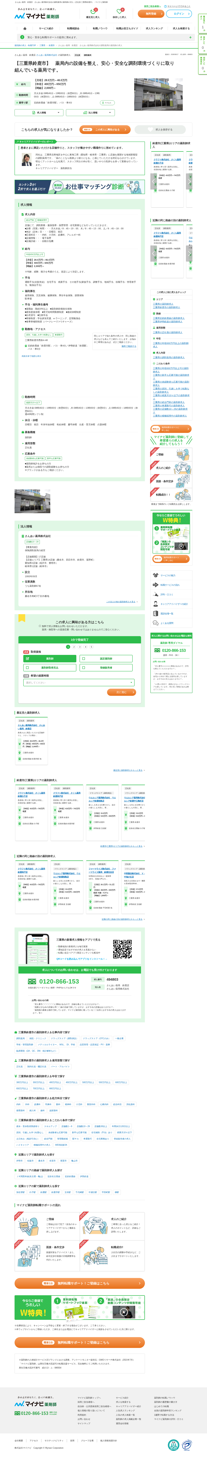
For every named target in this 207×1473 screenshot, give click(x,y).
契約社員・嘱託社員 (36, 1066)
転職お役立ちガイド (127, 28)
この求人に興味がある (102, 129)
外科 (27, 1104)
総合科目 (117, 1104)
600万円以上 (121, 1082)
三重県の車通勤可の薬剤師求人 (169, 405)
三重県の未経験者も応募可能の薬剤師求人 (171, 384)
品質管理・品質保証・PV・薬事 (95, 1044)
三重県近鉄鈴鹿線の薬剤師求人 (169, 318)
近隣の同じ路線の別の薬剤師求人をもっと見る (122, 919)
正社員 (19, 1066)
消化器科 (130, 1104)
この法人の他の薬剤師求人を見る (120, 602)
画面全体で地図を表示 (31, 356)
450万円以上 (72, 1082)
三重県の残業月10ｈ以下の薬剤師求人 (171, 397)
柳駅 (117, 1192)
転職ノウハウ (100, 28)
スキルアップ (50, 1126)
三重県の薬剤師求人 (163, 304)
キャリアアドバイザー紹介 (128, 1406)
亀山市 (74, 1161)
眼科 (58, 1104)
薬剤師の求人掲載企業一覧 (128, 1419)
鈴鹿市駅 (55, 1192)
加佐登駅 (20, 1192)
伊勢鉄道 (84, 1176)
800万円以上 (55, 1088)
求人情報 (41, 112)
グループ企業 (87, 1440)
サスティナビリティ (54, 1440)
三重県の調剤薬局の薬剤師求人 (169, 357)
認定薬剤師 (106, 658)
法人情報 (93, 112)
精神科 (68, 1104)
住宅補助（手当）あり (101, 1132)
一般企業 (119, 1038)
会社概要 (19, 1440)
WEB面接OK (61, 1145)
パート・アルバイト (60, 1066)
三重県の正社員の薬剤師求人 (167, 332)
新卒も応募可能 (54, 458)
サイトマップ (84, 1423)
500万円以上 (88, 1082)
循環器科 (20, 1110)
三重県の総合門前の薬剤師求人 (169, 402)
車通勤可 (59, 335)
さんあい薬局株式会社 (46, 55)
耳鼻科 (48, 1104)
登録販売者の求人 (122, 1139)
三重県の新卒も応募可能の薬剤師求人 (171, 377)
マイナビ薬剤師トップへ (89, 1398)
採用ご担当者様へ (152, 6)
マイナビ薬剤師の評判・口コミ (169, 1419)
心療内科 (104, 1104)
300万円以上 (22, 1082)
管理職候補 (62, 1139)
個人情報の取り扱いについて (91, 1410)
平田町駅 (106, 1192)
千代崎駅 (80, 1192)
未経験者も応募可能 (35, 458)
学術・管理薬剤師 (24, 1044)
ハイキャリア (22, 1145)
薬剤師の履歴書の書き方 (165, 1402)
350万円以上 (39, 1082)
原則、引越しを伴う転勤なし (38, 335)
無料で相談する (129, 346)
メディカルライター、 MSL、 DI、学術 (56, 1044)
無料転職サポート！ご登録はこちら (76, 1283)
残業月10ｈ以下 (33, 403)
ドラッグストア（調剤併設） (64, 1038)
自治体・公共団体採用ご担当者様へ (94, 1406)
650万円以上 (22, 1088)
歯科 (42, 1110)
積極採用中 (42, 220)
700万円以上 (39, 1088)
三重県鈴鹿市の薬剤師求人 (166, 307)
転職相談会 (73, 28)
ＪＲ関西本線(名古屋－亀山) (29, 1176)
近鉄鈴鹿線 (70, 1176)
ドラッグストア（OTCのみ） (96, 1038)
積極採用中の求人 (42, 1145)
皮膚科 (37, 1104)
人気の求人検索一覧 (125, 1415)
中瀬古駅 (93, 1192)
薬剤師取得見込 (49, 667)
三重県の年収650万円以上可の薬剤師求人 (171, 370)
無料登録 (151, 13)
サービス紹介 (46, 28)
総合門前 (30, 220)
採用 (72, 1440)
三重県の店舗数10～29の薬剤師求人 (170, 411)
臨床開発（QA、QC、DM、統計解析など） (36, 1051)
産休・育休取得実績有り (27, 1126)
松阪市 (30, 1161)
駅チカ (75, 1139)
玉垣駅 (68, 1192)
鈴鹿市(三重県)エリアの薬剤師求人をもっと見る (121, 846)
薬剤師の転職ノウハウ (164, 1398)
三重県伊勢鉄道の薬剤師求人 (167, 321)
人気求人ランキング (125, 1410)
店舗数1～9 (66, 1126)
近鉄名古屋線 (54, 1176)
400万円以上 (55, 1082)
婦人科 (32, 1110)
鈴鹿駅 (43, 1192)
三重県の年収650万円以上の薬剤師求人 (171, 345)
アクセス (107, 103)
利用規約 (82, 1415)
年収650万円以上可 (34, 254)
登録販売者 (106, 667)
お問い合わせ (84, 1419)
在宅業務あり (103, 1139)
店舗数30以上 (100, 1126)
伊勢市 (19, 1161)
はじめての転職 (161, 1406)
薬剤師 (50, 658)
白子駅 (32, 1192)
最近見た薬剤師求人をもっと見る (127, 770)
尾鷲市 (63, 1161)
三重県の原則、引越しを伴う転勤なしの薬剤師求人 (171, 390)
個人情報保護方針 (108, 1440)
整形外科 (91, 1104)
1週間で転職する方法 (164, 1415)
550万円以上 (105, 1082)
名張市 (52, 1161)
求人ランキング (154, 28)
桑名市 (41, 1161)
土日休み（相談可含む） (27, 1139)
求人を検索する (181, 28)
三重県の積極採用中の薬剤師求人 (170, 415)
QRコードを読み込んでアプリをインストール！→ (81, 959)
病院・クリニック (37, 1038)
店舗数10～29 (32, 542)
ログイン (179, 13)
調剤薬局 (20, 1038)
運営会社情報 (122, 1423)
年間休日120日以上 (121, 1126)
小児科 (79, 1104)
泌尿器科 (53, 1110)
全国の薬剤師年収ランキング (167, 1410)
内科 (18, 1104)
